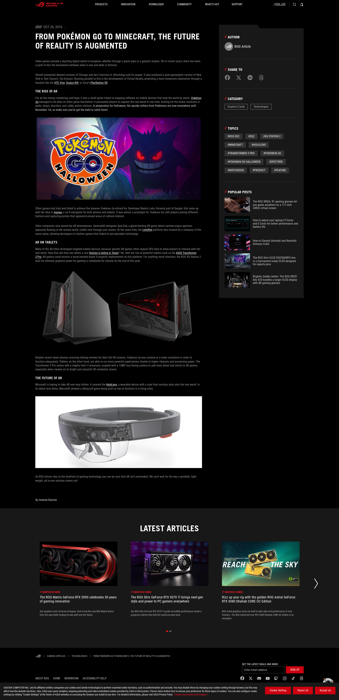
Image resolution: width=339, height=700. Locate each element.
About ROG (42, 678)
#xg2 (251, 136)
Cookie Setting (278, 690)
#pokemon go (272, 153)
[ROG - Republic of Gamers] (49, 4)
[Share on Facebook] (227, 77)
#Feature (280, 170)
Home (56, 678)
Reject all (303, 690)
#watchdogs (236, 170)
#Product (259, 170)
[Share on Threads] (261, 77)
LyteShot (147, 229)
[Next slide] (316, 584)
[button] (295, 669)
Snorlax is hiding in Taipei (103, 253)
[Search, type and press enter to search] (294, 4)
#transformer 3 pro (241, 153)
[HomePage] (38, 656)
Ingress (58, 212)
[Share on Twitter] (239, 77)
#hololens (259, 144)
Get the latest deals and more (260, 664)
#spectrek (276, 161)
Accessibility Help (94, 678)
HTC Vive (59, 82)
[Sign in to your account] (301, 4)
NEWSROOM (71, 678)
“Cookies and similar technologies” (190, 694)
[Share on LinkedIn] (250, 77)
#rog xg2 (233, 136)
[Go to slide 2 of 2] (170, 631)
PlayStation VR (99, 82)
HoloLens (111, 384)
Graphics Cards (236, 106)
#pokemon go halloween (244, 161)
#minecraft (235, 144)
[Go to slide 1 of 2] (167, 631)
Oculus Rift (72, 82)
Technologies (261, 106)
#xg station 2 (272, 136)
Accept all (325, 690)
